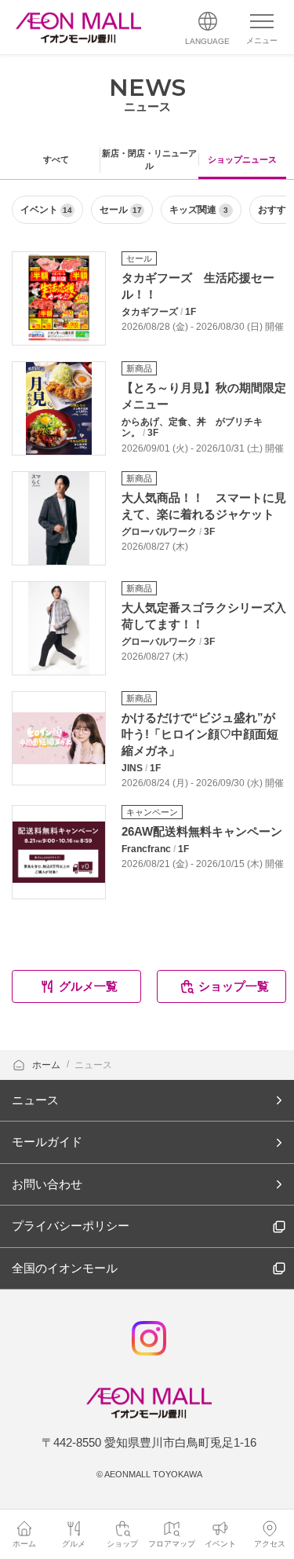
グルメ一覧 (88, 986)
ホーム (47, 1064)
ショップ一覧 (233, 986)
